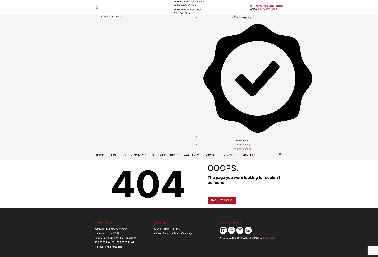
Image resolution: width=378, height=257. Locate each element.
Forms (209, 155)
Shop (113, 155)
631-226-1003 (267, 8)
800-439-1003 (272, 6)
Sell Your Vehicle (164, 155)
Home (100, 155)
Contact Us (228, 155)
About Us (248, 155)
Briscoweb (269, 237)
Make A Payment (134, 155)
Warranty (191, 155)
